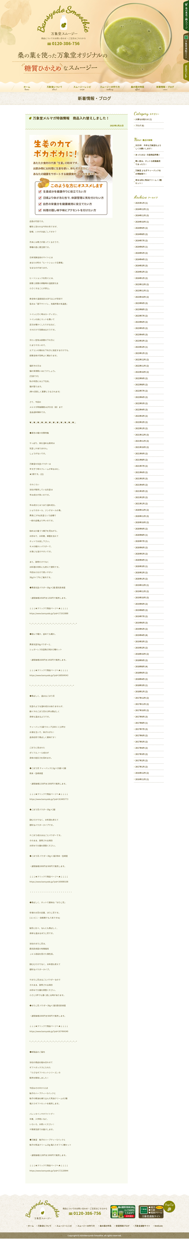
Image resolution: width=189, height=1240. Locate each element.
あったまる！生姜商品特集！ (147, 154)
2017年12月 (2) (142, 698)
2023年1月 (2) (141, 353)
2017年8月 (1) (141, 723)
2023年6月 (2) (141, 322)
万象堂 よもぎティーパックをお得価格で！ (148, 172)
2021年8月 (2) (141, 459)
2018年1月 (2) (141, 691)
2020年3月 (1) (141, 566)
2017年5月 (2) (141, 741)
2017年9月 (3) (141, 716)
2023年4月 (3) (141, 334)
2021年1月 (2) (141, 503)
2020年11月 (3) (142, 516)
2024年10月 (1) (142, 221)
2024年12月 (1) (142, 209)
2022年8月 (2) (141, 384)
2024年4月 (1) (141, 259)
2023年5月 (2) (141, 328)
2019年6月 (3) (141, 622)
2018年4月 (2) (141, 679)
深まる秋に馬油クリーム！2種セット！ (148, 182)
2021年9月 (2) (141, 453)
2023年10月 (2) (142, 297)
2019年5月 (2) (141, 629)
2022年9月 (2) (141, 378)
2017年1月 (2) (141, 766)
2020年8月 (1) (141, 535)
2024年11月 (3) (142, 215)
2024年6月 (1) (141, 246)
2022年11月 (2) (142, 365)
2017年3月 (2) (141, 754)
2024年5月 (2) (141, 253)
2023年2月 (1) (141, 347)
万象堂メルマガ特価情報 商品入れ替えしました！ (71, 118)
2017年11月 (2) (142, 704)
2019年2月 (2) (141, 647)
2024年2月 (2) (141, 271)
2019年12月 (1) (142, 585)
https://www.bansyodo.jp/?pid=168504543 (48, 675)
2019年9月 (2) (141, 604)
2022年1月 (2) (141, 428)
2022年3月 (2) (141, 416)
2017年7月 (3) (141, 729)
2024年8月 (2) (141, 234)
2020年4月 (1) (141, 560)
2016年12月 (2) (142, 773)
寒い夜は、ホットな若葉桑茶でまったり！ (147, 163)
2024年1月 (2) (141, 278)
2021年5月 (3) (141, 478)
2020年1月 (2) (141, 578)
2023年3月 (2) (141, 340)
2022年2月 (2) (141, 422)
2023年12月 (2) (142, 284)
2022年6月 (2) (141, 397)
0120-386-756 (66, 43)
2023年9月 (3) (141, 303)
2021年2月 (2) (141, 497)
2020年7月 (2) (141, 541)
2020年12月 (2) (142, 510)
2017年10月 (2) (142, 710)
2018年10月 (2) (142, 654)
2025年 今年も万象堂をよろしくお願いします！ (148, 147)
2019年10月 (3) (142, 597)
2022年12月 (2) (142, 359)
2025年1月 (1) (141, 203)
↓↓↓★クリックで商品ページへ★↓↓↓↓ (48, 608)
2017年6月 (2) (141, 735)
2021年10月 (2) (142, 447)
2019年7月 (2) (141, 616)
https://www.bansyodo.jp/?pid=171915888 (48, 613)
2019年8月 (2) (141, 610)
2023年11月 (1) (142, 290)
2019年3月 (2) (141, 641)
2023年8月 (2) (141, 309)
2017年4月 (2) (141, 748)
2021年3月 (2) (141, 491)
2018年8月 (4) (141, 666)
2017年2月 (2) (141, 760)
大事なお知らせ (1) (143, 119)
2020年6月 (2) (141, 547)
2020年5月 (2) (141, 553)
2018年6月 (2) (141, 672)
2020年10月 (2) (142, 522)
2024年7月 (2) (141, 240)
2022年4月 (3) (141, 409)
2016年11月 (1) (142, 779)
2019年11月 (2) (142, 591)
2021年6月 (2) (141, 472)
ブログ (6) (139, 125)
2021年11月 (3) (142, 441)
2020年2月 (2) (141, 572)
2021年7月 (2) (141, 466)
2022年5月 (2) (141, 403)
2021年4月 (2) (141, 484)
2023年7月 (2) (141, 315)
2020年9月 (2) (141, 528)
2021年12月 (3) (142, 434)
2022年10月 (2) (142, 372)
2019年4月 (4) (141, 635)
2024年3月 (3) (141, 265)
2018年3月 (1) (141, 685)
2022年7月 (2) (141, 390)
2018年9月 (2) (141, 660)
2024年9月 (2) (141, 228)
